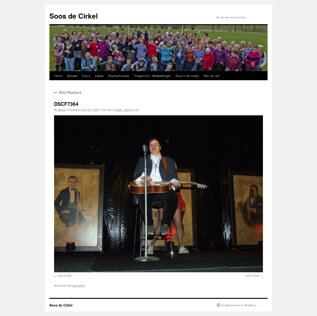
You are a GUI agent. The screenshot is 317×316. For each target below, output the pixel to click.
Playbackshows (118, 75)
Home (58, 75)
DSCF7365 (252, 276)
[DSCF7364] (158, 193)
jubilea (99, 75)
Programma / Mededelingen (152, 75)
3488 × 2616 (123, 110)
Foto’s (86, 75)
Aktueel (72, 75)
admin (62, 110)
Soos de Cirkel (73, 16)
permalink (78, 285)
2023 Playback (67, 92)
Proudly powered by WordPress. (239, 305)
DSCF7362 (65, 276)
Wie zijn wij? (212, 75)
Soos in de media (187, 75)
